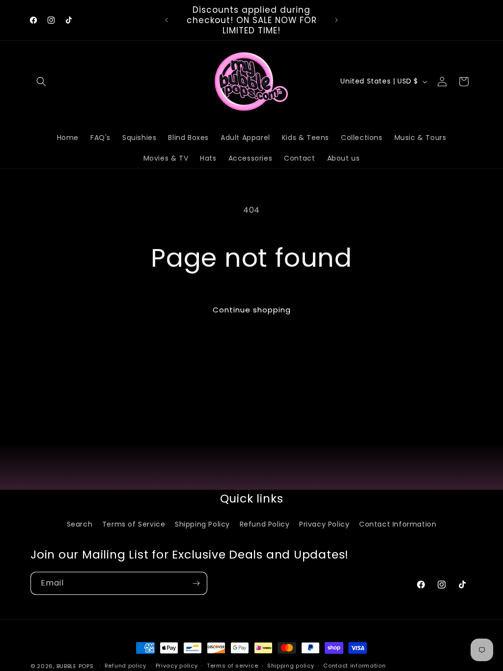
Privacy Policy (324, 524)
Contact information (354, 666)
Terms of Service (134, 524)
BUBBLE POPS (75, 666)
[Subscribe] (196, 583)
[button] (41, 81)
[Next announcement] (336, 20)
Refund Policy (265, 524)
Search (80, 524)
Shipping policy (290, 666)
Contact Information (397, 524)
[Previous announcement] (166, 20)
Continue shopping (252, 310)
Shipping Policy (202, 524)
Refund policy (125, 666)
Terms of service (232, 666)
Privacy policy (177, 666)
